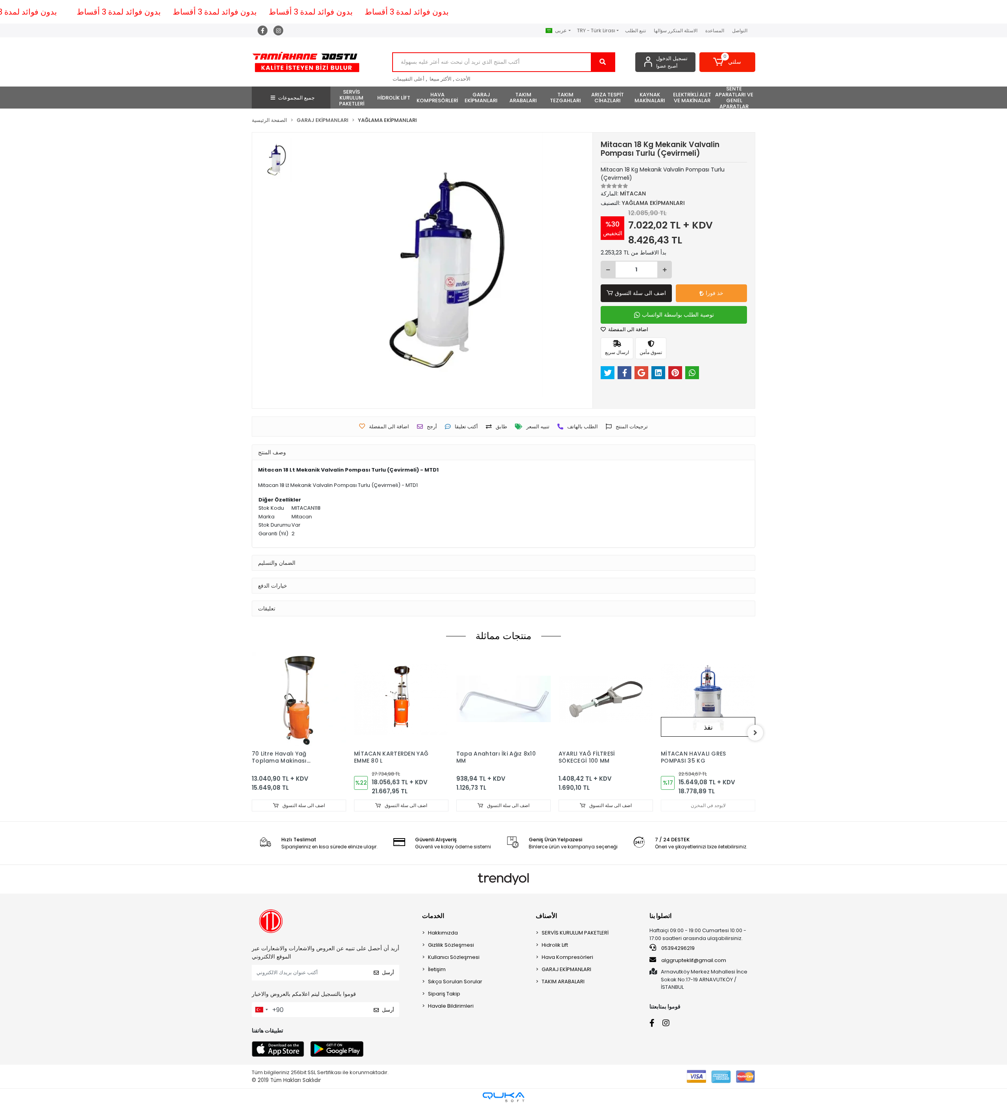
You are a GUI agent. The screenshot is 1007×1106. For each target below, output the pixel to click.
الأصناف (546, 915)
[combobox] (261, 1010)
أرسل (388, 972)
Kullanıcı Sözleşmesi (454, 957)
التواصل (739, 30)
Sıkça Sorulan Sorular (455, 981)
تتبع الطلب (635, 30)
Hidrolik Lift (555, 945)
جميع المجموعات (296, 97)
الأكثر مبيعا (441, 79)
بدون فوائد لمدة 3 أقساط (119, 11)
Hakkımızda (443, 932)
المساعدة (714, 30)
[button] (727, 62)
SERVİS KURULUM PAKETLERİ (575, 932)
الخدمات (433, 915)
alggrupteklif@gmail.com (693, 960)
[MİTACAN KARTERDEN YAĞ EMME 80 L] (401, 699)
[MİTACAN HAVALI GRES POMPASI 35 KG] (708, 699)
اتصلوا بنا (660, 915)
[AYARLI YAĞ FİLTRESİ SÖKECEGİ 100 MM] (606, 699)
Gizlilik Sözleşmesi (451, 945)
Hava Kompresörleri (567, 957)
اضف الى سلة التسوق (640, 293)
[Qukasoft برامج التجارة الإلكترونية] (503, 1097)
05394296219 (677, 948)
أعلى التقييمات (408, 79)
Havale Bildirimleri (451, 1006)
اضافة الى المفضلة (627, 329)
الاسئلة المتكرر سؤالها (675, 30)
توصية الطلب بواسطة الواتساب (678, 315)
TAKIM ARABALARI (563, 981)
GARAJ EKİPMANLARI (566, 969)
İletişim (437, 969)
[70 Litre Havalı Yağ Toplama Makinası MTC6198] (299, 699)
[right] (755, 732)
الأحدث (463, 79)
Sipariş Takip (444, 993)
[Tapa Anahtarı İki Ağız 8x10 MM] (503, 699)
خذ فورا (714, 293)
